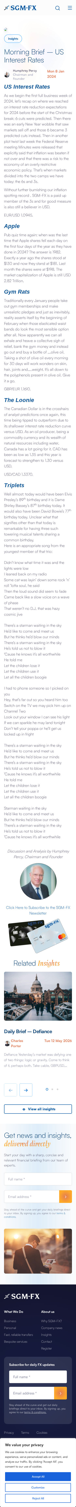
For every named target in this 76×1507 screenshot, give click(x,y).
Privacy (9, 1432)
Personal (10, 1328)
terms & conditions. (35, 1412)
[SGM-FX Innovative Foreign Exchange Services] (20, 7)
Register (46, 1348)
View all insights (41, 1109)
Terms (25, 1432)
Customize (38, 1487)
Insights (13, 38)
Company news (51, 1328)
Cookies (41, 1432)
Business (10, 1321)
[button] (47, 1089)
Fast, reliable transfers (18, 1335)
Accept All (38, 1476)
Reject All (38, 1498)
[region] (38, 1472)
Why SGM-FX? (51, 1321)
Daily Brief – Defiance (28, 1031)
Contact (46, 1341)
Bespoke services (15, 1341)
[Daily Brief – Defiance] (38, 996)
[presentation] (10, 1089)
